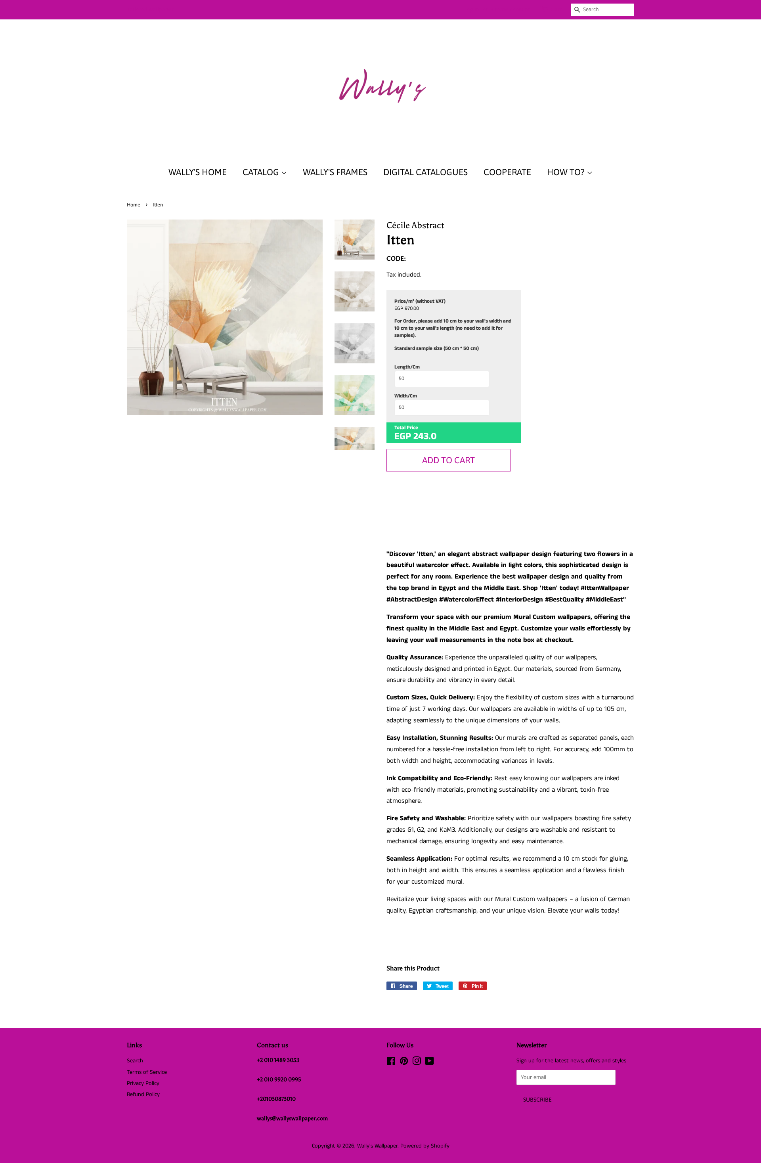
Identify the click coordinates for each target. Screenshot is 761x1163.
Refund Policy (143, 1094)
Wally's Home (197, 172)
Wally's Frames (335, 172)
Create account (510, 9)
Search (135, 1061)
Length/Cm (407, 367)
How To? (567, 172)
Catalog (262, 172)
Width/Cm (405, 396)
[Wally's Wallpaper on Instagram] (416, 1063)
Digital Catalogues (425, 172)
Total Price (406, 428)
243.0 (425, 436)
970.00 (412, 308)
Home (133, 205)
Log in (471, 9)
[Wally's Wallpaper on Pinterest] (404, 1063)
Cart (556, 9)
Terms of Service (147, 1072)
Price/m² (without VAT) (420, 301)
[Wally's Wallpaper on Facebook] (391, 1063)
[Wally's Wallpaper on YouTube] (429, 1063)
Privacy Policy (143, 1083)
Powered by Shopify (424, 1146)
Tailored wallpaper (150, 9)
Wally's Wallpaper (377, 1146)
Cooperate (507, 172)
